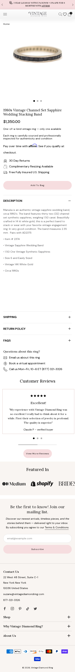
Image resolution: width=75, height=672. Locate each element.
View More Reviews (37, 453)
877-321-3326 (11, 600)
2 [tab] (37, 101)
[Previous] (2, 4)
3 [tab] (41, 101)
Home (6, 24)
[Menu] (5, 14)
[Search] (60, 14)
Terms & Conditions (57, 527)
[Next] (73, 4)
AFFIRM (46, 6)
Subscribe (37, 549)
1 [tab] (34, 101)
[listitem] (37, 4)
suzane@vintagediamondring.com (23, 594)
